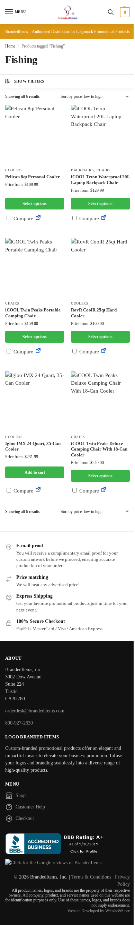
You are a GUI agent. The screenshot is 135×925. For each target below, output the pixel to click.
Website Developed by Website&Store (99, 910)
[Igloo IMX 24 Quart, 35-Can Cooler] (34, 400)
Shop (21, 795)
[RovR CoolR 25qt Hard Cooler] (100, 267)
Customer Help (30, 807)
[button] (124, 12)
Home (10, 46)
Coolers (14, 170)
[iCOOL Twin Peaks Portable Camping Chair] (34, 267)
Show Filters (29, 81)
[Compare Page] (38, 218)
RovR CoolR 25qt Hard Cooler (94, 312)
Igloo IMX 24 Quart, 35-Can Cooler (33, 446)
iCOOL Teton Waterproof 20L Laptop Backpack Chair (100, 179)
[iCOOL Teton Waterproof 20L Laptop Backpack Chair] (100, 134)
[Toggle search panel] (110, 12)
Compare (22, 218)
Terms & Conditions (91, 877)
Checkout (25, 818)
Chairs (104, 170)
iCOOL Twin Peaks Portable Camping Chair (33, 312)
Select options (34, 203)
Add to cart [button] (35, 472)
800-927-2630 (19, 723)
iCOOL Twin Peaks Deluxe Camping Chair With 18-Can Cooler (99, 449)
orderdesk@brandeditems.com (34, 710)
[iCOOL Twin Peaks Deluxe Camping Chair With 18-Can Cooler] (100, 400)
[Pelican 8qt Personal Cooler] (34, 134)
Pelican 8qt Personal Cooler (32, 176)
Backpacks (82, 170)
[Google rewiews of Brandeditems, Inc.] (67, 862)
